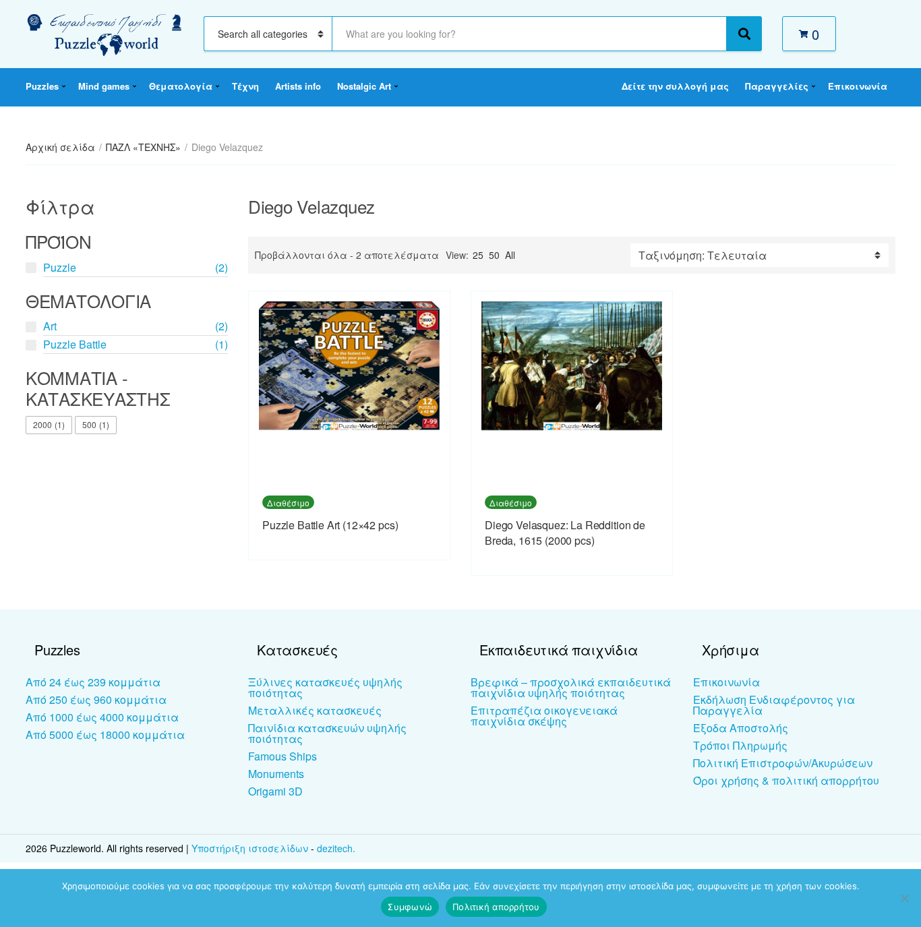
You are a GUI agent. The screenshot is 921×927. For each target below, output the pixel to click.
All (510, 255)
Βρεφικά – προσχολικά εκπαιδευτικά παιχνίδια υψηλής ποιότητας (571, 687)
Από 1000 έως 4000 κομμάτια (102, 717)
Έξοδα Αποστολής (740, 728)
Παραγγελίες (776, 86)
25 (478, 255)
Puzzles (42, 86)
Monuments (276, 773)
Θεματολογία (180, 86)
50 (494, 255)
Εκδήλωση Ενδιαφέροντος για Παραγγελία (774, 705)
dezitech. (336, 848)
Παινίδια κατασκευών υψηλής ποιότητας (327, 733)
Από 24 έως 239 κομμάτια (93, 682)
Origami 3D (275, 791)
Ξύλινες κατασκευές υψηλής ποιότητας (325, 687)
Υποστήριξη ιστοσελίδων (251, 848)
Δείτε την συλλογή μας (675, 86)
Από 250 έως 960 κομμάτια (96, 699)
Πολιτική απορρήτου (496, 906)
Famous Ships (282, 756)
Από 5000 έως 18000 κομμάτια (105, 734)
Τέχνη (245, 86)
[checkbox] (49, 425)
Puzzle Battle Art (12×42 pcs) (330, 525)
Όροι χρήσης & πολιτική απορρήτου (786, 780)
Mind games (103, 86)
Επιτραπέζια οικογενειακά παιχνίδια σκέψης (544, 715)
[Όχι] (904, 898)
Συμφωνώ (410, 906)
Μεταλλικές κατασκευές (315, 710)
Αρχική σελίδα (60, 147)
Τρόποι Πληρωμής (740, 745)
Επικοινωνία (857, 86)
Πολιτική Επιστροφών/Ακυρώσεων (782, 763)
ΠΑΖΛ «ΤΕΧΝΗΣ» (143, 147)
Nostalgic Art (364, 86)
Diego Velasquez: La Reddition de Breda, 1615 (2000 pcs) (565, 532)
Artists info (298, 86)
